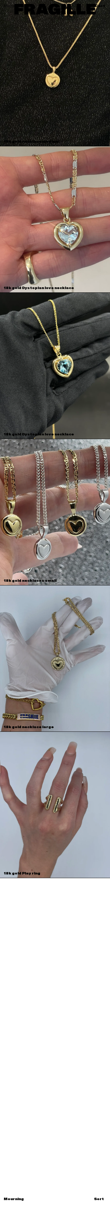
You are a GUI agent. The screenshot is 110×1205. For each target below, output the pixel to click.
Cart (100, 6)
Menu (9, 6)
